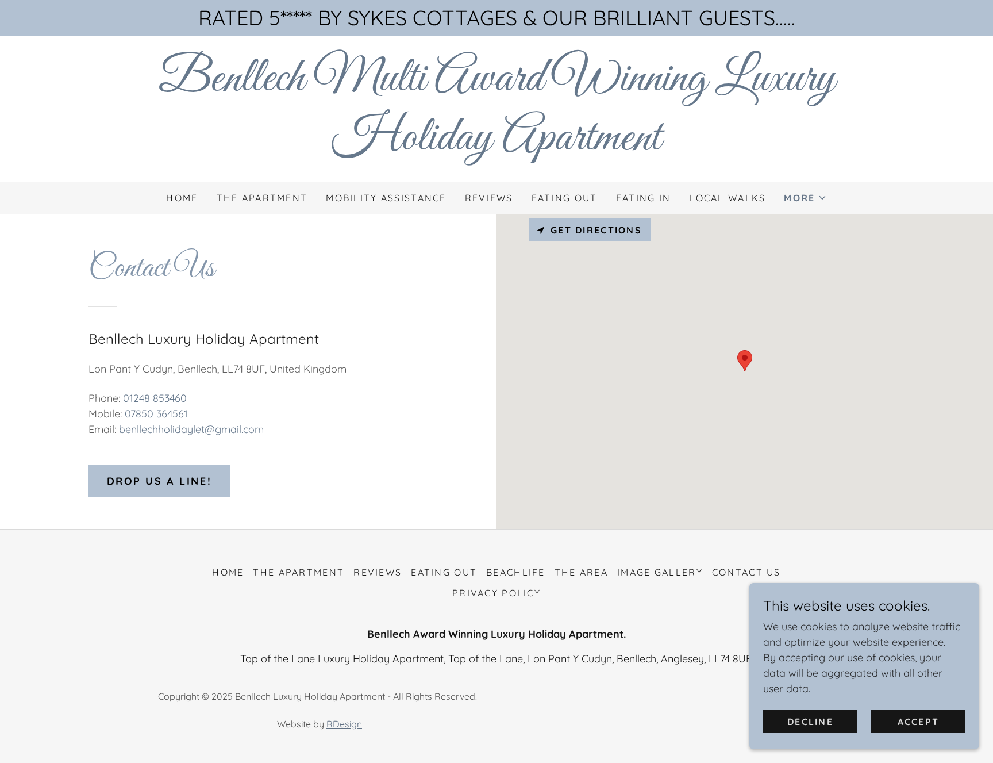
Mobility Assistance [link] (386, 198)
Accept (919, 721)
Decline (810, 721)
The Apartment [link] (262, 198)
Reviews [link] (489, 198)
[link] (496, 145)
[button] (805, 198)
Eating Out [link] (565, 198)
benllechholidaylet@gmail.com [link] (191, 429)
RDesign (344, 724)
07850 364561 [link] (156, 413)
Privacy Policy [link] (496, 593)
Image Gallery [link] (660, 572)
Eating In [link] (643, 198)
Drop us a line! (159, 481)
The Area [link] (581, 572)
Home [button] (228, 572)
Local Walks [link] (727, 198)
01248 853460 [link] (155, 398)
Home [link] (182, 198)
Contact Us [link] (746, 572)
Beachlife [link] (515, 572)
